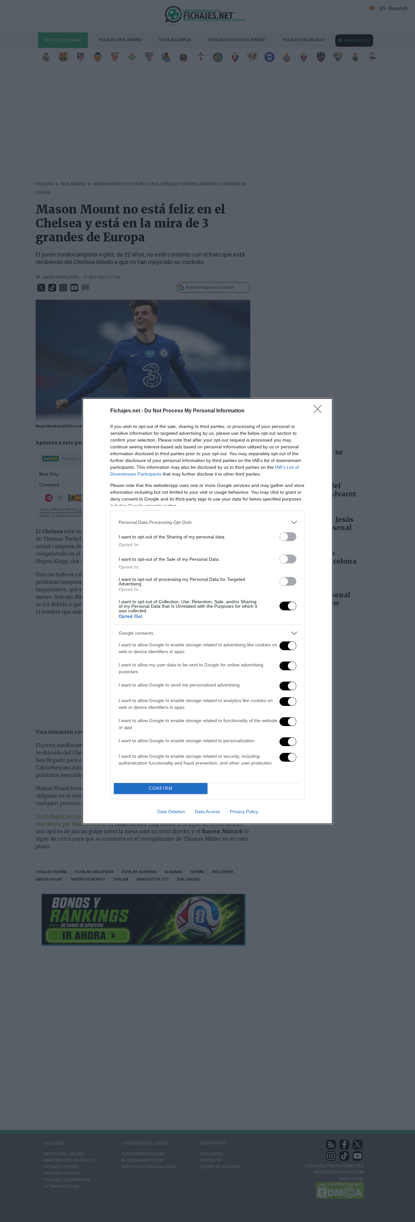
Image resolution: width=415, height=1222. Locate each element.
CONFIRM (161, 788)
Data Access (207, 811)
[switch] (287, 536)
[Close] (320, 411)
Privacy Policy (244, 811)
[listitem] (207, 522)
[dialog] (207, 611)
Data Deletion (171, 811)
